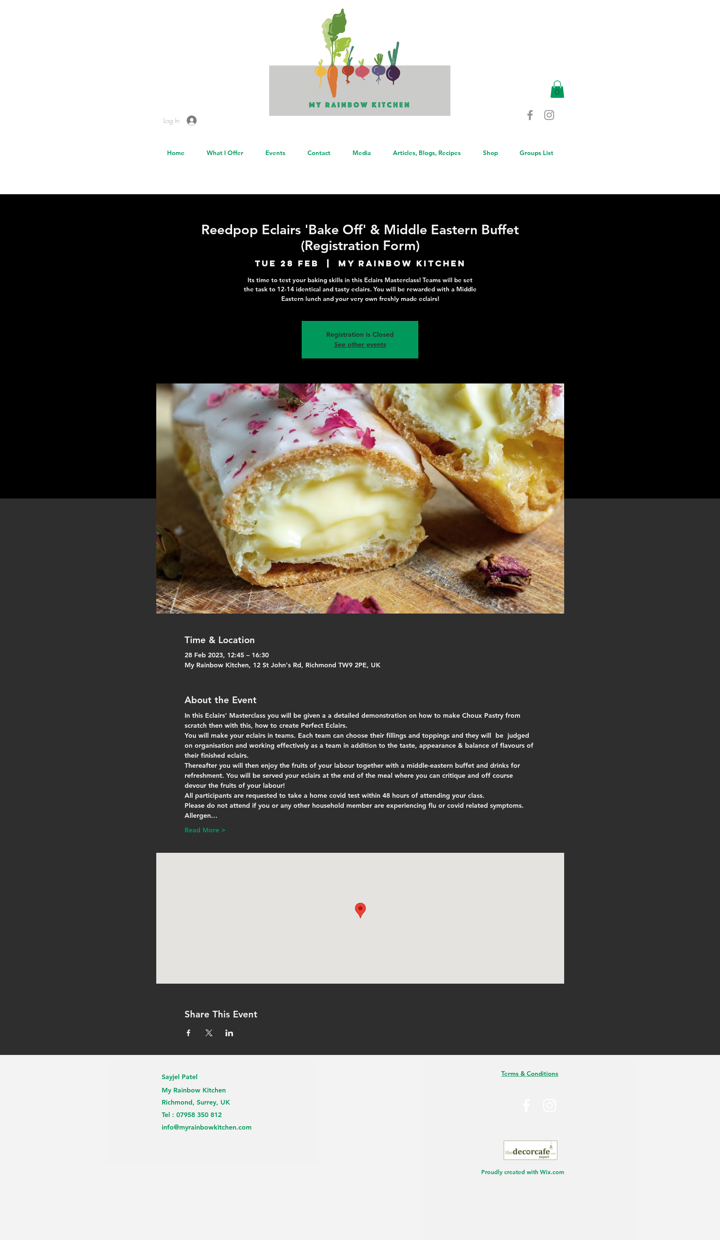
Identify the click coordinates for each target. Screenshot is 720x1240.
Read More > (205, 830)
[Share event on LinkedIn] (229, 1033)
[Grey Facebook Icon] (530, 115)
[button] (557, 89)
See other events (360, 344)
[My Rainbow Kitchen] (549, 1105)
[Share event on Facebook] (188, 1033)
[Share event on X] (209, 1033)
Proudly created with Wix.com (522, 1172)
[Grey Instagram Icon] (549, 115)
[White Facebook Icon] (526, 1105)
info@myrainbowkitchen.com (207, 1127)
